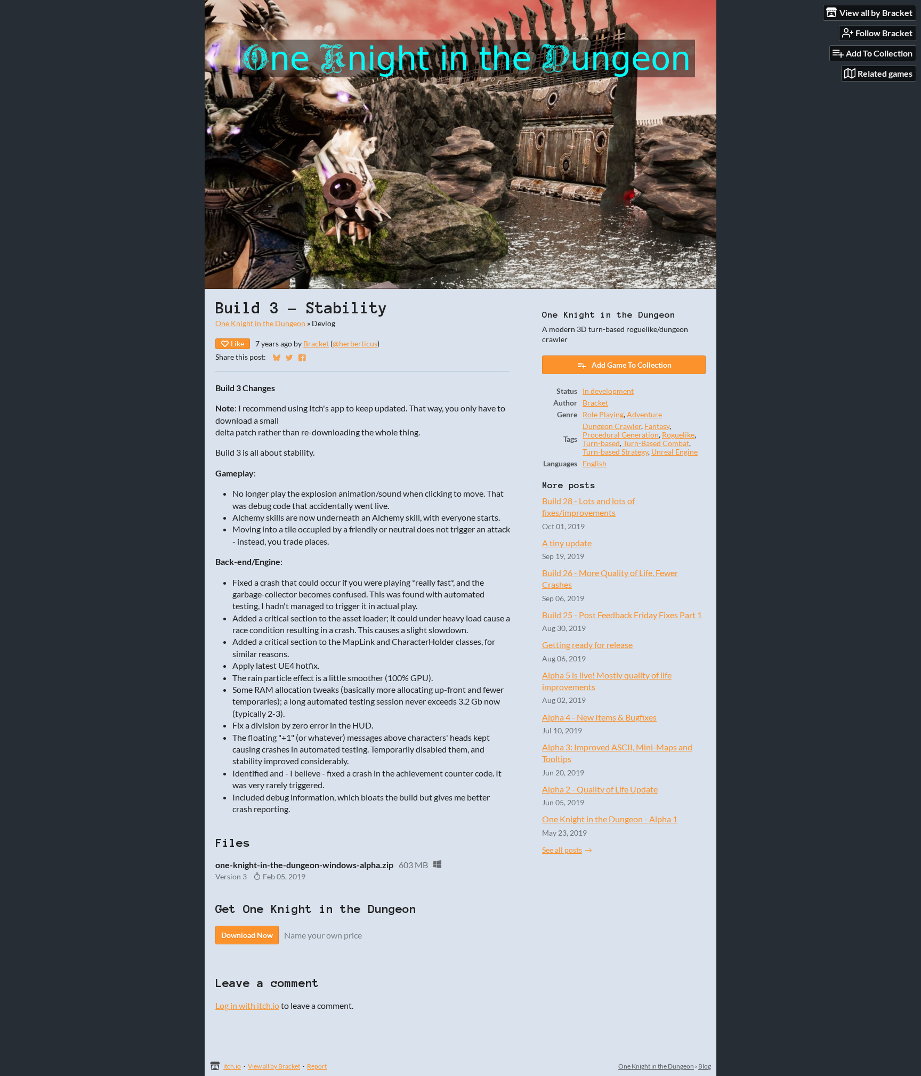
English (595, 463)
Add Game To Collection (632, 364)
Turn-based (601, 443)
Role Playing (603, 414)
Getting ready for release (587, 645)
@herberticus (355, 343)
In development (608, 391)
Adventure (644, 414)
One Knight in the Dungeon (260, 323)
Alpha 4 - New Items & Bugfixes (599, 717)
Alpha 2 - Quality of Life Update (600, 789)
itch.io (232, 1066)
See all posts (562, 850)
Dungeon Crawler (612, 426)
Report (317, 1066)
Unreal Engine (674, 452)
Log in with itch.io (247, 1005)
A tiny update (567, 543)
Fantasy (656, 426)
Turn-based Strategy (615, 452)
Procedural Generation (621, 435)
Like (237, 343)
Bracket (316, 343)
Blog (704, 1066)
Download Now (247, 935)
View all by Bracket (274, 1066)
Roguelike (678, 435)
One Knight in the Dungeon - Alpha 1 (609, 819)
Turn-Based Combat (656, 443)
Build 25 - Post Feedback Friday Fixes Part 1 (622, 615)
